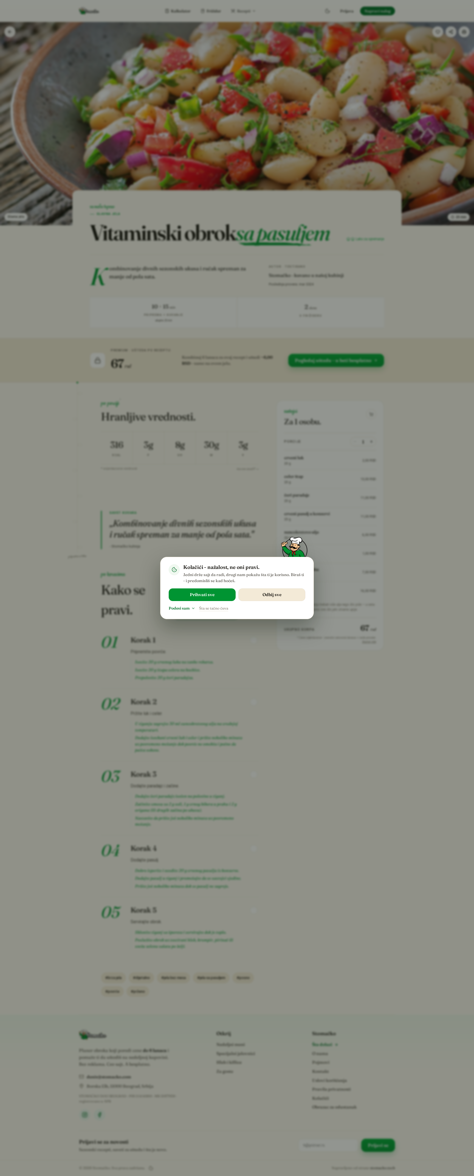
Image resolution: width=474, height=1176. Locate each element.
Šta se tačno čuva (213, 608)
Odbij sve (272, 594)
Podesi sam (179, 608)
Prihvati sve (202, 594)
